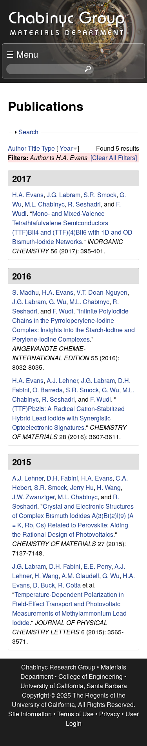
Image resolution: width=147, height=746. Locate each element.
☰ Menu (22, 54)
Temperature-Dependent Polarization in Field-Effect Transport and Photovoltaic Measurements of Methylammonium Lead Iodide (69, 608)
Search (28, 131)
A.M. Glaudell (80, 575)
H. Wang (109, 487)
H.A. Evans (28, 194)
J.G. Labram (63, 194)
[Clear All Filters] (114, 157)
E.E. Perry (97, 566)
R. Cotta (69, 584)
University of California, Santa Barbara (73, 685)
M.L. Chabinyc (45, 203)
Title (34, 148)
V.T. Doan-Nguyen (101, 292)
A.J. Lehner (62, 380)
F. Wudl (63, 310)
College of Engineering (90, 676)
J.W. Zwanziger (33, 496)
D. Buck (44, 584)
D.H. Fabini (62, 478)
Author (17, 148)
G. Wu (57, 301)
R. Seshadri (84, 203)
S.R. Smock (99, 194)
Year (66, 148)
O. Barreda (48, 389)
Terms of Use (75, 713)
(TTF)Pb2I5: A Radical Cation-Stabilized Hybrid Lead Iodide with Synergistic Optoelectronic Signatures (68, 418)
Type (48, 148)
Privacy (109, 713)
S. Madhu (25, 292)
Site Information (30, 713)
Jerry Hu (82, 487)
